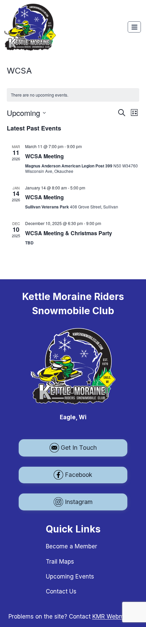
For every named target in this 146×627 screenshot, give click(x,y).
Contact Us (61, 591)
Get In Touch (79, 447)
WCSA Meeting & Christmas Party (68, 233)
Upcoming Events (70, 576)
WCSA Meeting (44, 156)
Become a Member (71, 546)
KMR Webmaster (115, 616)
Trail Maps (60, 561)
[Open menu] (134, 27)
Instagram (79, 501)
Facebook (78, 474)
